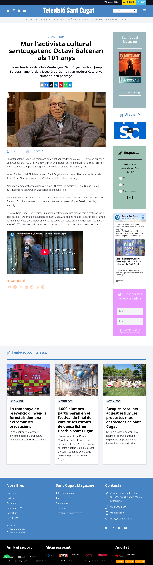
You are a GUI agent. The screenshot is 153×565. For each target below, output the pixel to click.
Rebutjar (129, 561)
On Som (11, 498)
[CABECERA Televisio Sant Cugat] (70, 11)
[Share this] (46, 84)
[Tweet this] (51, 84)
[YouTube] (24, 10)
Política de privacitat (16, 529)
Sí (124, 178)
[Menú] (144, 11)
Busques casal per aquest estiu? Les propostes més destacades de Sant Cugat (123, 417)
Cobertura (12, 513)
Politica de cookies (16, 532)
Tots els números (65, 493)
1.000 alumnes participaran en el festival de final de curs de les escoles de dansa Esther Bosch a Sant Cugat (75, 419)
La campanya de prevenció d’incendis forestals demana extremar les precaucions (28, 417)
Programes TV (14, 508)
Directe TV (12, 518)
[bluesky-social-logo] (8, 11)
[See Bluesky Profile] (143, 217)
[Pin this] (61, 84)
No (124, 185)
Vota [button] (129, 197)
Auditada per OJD (65, 503)
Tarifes (59, 498)
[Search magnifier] (135, 10)
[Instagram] (13, 10)
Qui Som (11, 493)
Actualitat (17, 401)
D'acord (120, 561)
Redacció (15, 151)
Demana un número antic (69, 513)
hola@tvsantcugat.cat (121, 519)
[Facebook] (19, 10)
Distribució (61, 508)
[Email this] (42, 84)
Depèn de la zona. (129, 191)
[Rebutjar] (150, 561)
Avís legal (11, 526)
